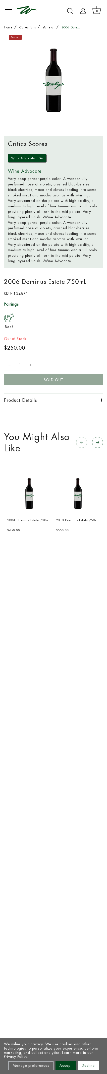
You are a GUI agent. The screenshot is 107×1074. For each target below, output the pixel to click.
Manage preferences (31, 1065)
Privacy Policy (15, 1056)
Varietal (48, 27)
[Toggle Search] (70, 11)
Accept (65, 1065)
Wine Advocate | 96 (27, 158)
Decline (88, 1065)
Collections (27, 27)
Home (8, 27)
